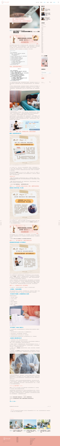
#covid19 (14, 406)
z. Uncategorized (43, 26)
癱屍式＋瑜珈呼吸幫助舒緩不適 (15, 54)
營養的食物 (18, 347)
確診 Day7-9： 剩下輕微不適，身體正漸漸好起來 (17, 74)
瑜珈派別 (42, 43)
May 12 (11, 30)
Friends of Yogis (43, 24)
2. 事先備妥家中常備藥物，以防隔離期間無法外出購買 (18, 61)
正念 (34, 282)
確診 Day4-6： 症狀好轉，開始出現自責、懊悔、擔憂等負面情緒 (19, 56)
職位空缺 (17, 440)
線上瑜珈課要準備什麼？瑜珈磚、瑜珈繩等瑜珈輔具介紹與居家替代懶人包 (23, 398)
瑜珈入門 (42, 33)
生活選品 (42, 50)
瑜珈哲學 (42, 34)
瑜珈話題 (24, 30)
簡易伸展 (14, 276)
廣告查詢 (17, 439)
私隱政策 (17, 437)
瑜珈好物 (42, 36)
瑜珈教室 (42, 41)
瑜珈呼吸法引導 (15, 55)
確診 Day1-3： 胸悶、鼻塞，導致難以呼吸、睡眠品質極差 (18, 53)
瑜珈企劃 (19, 30)
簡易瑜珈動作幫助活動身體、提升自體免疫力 (17, 75)
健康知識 (17, 30)
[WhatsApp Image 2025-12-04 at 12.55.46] (25, 125)
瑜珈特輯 (21, 30)
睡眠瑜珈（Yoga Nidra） (33, 221)
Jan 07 (25, 430)
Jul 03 (39, 430)
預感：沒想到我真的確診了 (14, 52)
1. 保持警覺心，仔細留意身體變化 (16, 60)
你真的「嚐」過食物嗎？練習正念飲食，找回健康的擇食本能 (47, 10)
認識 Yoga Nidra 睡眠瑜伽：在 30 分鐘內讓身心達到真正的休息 (22, 238)
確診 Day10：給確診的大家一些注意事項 (16, 59)
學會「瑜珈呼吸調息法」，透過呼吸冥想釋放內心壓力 (21, 184)
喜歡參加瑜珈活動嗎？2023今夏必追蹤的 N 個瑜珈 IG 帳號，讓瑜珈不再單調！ (45, 431)
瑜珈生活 (14, 30)
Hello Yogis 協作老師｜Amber (14, 64)
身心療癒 (42, 52)
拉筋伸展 (18, 350)
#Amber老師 (11, 406)
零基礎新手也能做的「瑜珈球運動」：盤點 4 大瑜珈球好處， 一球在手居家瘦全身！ (31, 431)
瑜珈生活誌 (31, 443)
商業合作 (31, 444)
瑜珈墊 (42, 35)
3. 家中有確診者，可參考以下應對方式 (16, 62)
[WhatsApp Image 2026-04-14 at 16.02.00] (25, 39)
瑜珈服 (42, 42)
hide (20, 68)
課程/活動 (42, 51)
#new (17, 406)
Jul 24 (46, 8)
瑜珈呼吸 (17, 172)
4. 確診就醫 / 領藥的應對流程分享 (16, 63)
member (42, 25)
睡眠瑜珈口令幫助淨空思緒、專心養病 (17, 73)
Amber (11, 387)
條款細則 (17, 438)
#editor (16, 406)
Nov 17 (11, 430)
